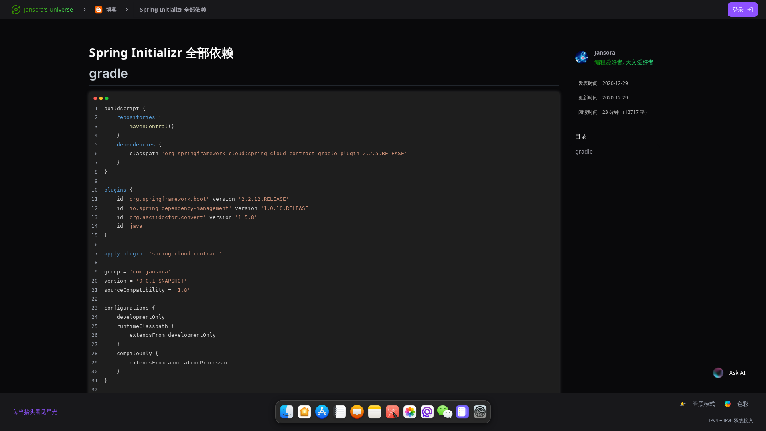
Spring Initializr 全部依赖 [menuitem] (173, 9)
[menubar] (105, 9)
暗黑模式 (704, 403)
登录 (738, 9)
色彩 (742, 403)
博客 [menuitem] (111, 9)
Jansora (604, 52)
